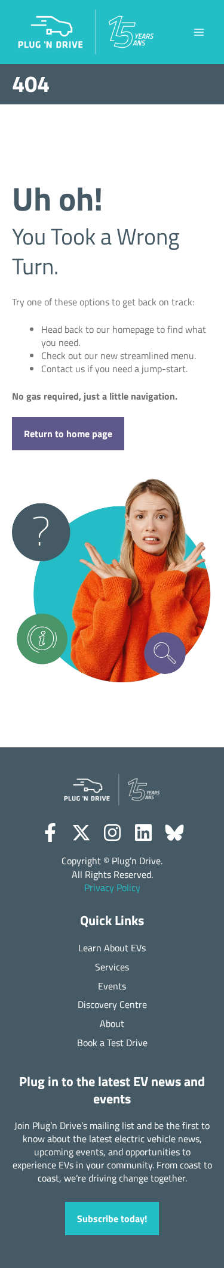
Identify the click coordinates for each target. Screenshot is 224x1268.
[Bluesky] (174, 832)
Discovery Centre (112, 1005)
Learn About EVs (112, 948)
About (112, 1024)
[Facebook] (50, 832)
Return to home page (68, 433)
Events (112, 986)
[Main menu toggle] (198, 31)
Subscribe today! (112, 1218)
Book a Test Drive (112, 1043)
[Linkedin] (143, 832)
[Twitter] (81, 832)
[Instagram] (112, 832)
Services (112, 967)
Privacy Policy (112, 887)
